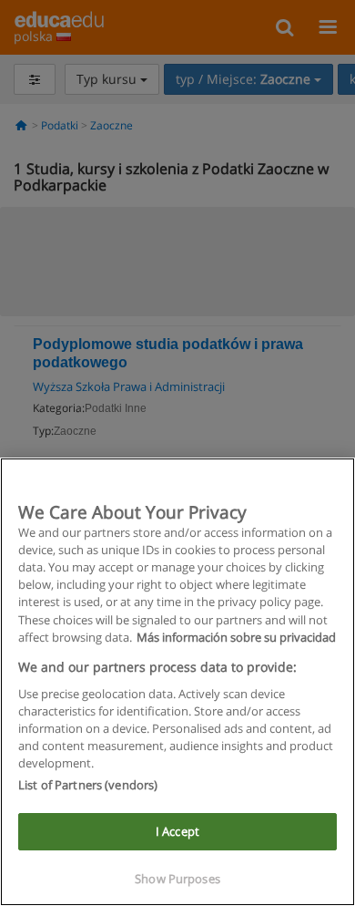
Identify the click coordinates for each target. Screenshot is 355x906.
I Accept (177, 831)
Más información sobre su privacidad (236, 637)
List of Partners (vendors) (87, 785)
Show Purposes (177, 878)
